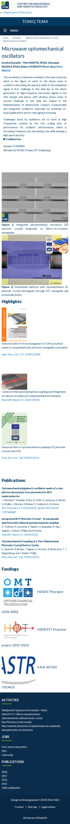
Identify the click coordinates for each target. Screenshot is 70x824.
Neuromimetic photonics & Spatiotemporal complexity (31, 726)
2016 (4, 779)
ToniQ (5, 38)
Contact (19, 806)
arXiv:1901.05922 (48, 508)
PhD (4, 751)
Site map (32, 806)
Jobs (5, 737)
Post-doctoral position (14, 746)
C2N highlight (9, 512)
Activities (17, 38)
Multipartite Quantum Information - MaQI (24, 710)
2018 (4, 771)
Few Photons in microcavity (17, 722)
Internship (7, 755)
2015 (4, 783)
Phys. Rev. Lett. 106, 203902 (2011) (20, 557)
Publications (13, 762)
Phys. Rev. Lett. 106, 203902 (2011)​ (20, 457)
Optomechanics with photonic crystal (42, 38)
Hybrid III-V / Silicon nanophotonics (21, 714)
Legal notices (48, 806)
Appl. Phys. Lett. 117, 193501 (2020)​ (21, 354)
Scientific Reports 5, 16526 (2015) (20, 399)
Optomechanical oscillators (15, 41)
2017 (4, 775)
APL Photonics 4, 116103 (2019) (19, 508)
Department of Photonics (17, 12)
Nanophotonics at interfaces (17, 729)
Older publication (11, 787)
